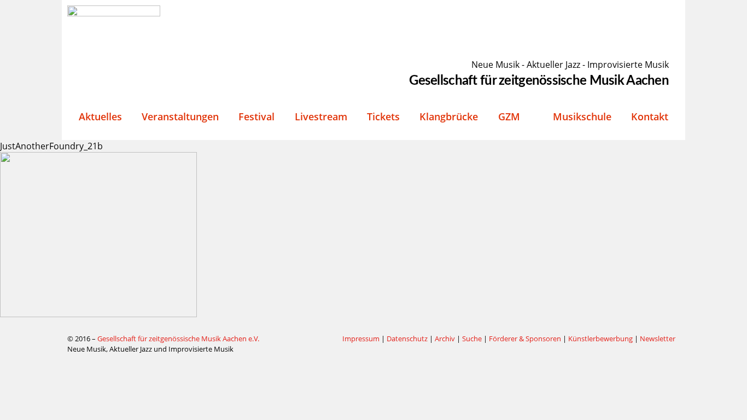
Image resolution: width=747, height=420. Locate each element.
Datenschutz (407, 338)
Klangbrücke (448, 116)
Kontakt (649, 116)
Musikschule (582, 116)
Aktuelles (100, 116)
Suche (472, 338)
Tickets (383, 116)
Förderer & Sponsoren (525, 338)
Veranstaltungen (180, 116)
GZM (509, 116)
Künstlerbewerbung (601, 338)
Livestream (321, 116)
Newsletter (657, 338)
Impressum (361, 338)
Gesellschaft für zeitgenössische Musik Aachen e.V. (178, 338)
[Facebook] (307, 339)
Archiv (445, 338)
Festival (256, 116)
